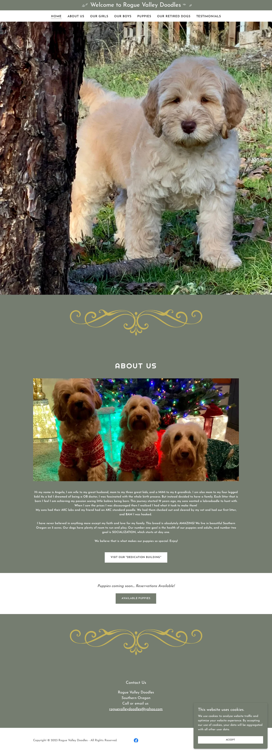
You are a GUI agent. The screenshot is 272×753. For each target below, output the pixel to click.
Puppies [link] (144, 16)
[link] (136, 740)
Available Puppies (136, 598)
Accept (230, 740)
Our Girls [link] (99, 16)
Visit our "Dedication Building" (136, 557)
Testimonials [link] (208, 16)
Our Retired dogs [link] (173, 16)
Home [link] (56, 16)
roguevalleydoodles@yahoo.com (136, 709)
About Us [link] (76, 16)
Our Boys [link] (122, 16)
